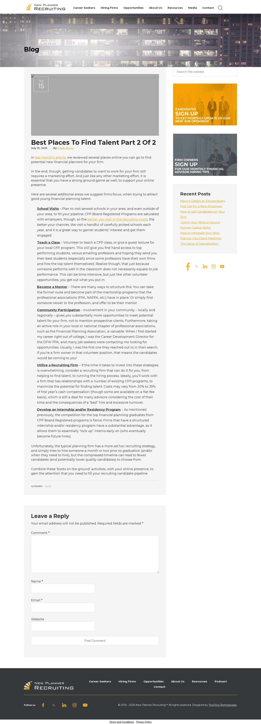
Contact (159, 686)
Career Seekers (100, 681)
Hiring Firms (127, 681)
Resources (199, 681)
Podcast (221, 681)
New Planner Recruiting (47, 7)
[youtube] (222, 266)
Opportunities (153, 681)
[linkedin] (205, 266)
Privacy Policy (144, 721)
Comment (40, 533)
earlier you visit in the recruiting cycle (117, 219)
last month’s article (50, 157)
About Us (177, 681)
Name (37, 581)
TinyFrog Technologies (222, 705)
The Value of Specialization (199, 243)
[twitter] (196, 266)
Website (37, 619)
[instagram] (214, 266)
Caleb (48, 486)
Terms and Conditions (121, 721)
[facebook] (188, 266)
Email (36, 600)
